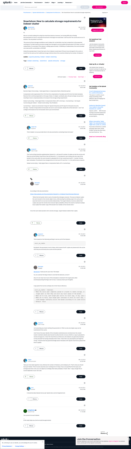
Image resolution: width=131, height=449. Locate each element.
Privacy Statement (7, 446)
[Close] (42, 442)
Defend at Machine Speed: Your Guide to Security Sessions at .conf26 (97, 107)
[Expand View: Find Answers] (42, 2)
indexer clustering (51, 56)
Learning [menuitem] (60, 2)
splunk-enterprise (53, 61)
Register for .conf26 (97, 30)
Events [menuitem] (47, 2)
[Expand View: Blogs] (55, 2)
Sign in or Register (114, 441)
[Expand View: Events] (49, 2)
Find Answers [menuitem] (38, 2)
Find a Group (98, 76)
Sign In (124, 2)
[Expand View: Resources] (72, 2)
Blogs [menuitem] (53, 2)
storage (62, 61)
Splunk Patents (50, 444)
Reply (80, 68)
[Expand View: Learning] (63, 2)
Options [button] (104, 12)
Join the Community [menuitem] (25, 2)
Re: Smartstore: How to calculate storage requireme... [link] (76, 12)
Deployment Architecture (53, 12)
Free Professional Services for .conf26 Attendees (97, 92)
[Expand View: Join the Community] (32, 2)
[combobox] (56, 7)
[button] (84, 18)
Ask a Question (99, 7)
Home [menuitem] (15, 2)
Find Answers (27, 12)
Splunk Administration (39, 12)
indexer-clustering (33, 61)
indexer (42, 56)
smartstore (43, 61)
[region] (22, 444)
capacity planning (34, 56)
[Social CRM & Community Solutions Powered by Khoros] (104, 433)
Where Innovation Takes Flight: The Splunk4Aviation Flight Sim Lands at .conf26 (97, 122)
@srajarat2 (37, 271)
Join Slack (97, 55)
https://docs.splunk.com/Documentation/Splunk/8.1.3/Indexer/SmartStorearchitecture (54, 194)
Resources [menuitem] (68, 2)
